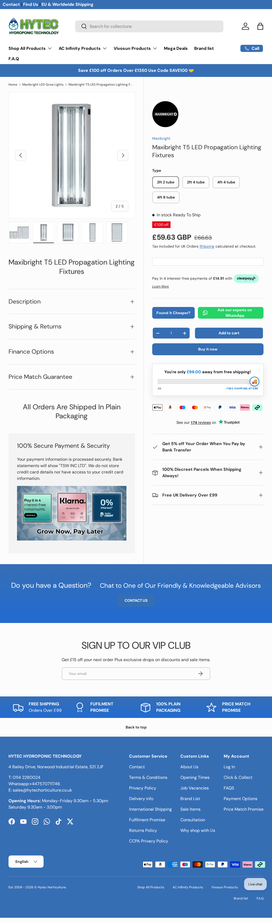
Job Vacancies (194, 788)
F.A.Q (13, 59)
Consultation (192, 820)
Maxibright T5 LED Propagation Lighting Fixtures (100, 84)
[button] (260, 26)
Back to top (136, 727)
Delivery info (141, 798)
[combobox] (149, 26)
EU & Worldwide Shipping (67, 4)
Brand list (204, 48)
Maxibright (161, 138)
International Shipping (150, 809)
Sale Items (190, 809)
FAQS (229, 788)
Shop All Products (150, 887)
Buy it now (208, 349)
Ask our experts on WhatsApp (235, 313)
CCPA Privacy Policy (148, 841)
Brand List (190, 798)
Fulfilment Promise (147, 820)
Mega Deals (176, 48)
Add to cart (229, 333)
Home (12, 84)
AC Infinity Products (188, 887)
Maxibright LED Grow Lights (42, 84)
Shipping (206, 246)
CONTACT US (136, 600)
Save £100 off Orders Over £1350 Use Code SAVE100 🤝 (136, 70)
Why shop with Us (197, 830)
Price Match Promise (244, 809)
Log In (229, 767)
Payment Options (240, 798)
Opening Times (195, 777)
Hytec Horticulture (52, 887)
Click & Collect (238, 777)
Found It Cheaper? (173, 313)
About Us (189, 767)
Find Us (30, 4)
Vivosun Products (224, 887)
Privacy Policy (142, 788)
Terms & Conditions (148, 777)
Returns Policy (143, 830)
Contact (11, 4)
